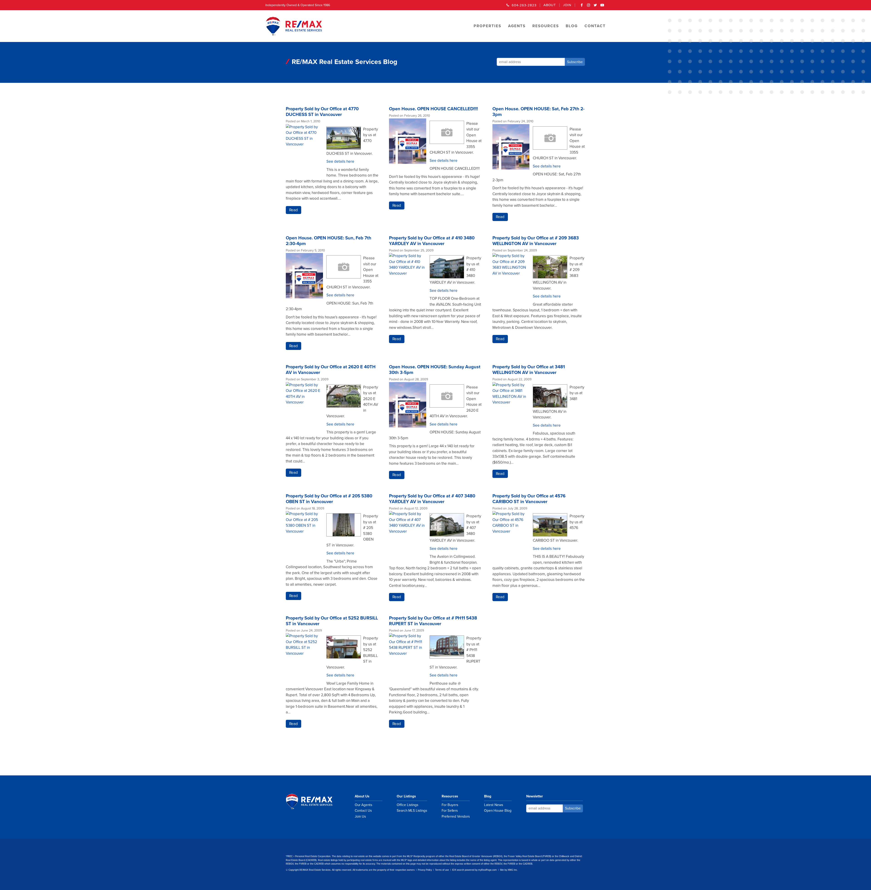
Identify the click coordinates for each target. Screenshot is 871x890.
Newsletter (534, 796)
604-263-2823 (524, 5)
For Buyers (450, 805)
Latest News (493, 805)
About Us (362, 796)
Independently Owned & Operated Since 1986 (297, 5)
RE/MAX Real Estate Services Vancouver (314, 801)
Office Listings (407, 805)
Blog (487, 796)
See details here (340, 161)
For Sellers (450, 811)
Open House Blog (497, 811)
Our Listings (406, 796)
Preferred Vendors (456, 816)
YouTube (602, 6)
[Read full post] (304, 150)
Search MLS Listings (412, 811)
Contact (595, 26)
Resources (450, 796)
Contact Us (363, 811)
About (549, 5)
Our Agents (363, 805)
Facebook (581, 6)
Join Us (360, 816)
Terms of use (442, 869)
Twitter (595, 6)
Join (567, 5)
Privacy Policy (425, 869)
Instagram (588, 6)
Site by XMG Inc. (509, 869)
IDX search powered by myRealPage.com (474, 869)
